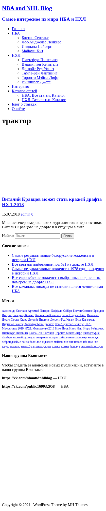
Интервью (20, 86)
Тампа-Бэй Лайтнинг (39, 73)
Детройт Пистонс (38, 319)
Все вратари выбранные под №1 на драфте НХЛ (52, 264)
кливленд (81, 337)
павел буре (28, 346)
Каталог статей (24, 91)
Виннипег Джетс (36, 82)
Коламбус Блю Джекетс (39, 324)
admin (25, 214)
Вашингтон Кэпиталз (40, 64)
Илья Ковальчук (85, 319)
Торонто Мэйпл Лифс (40, 77)
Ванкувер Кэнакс (23, 315)
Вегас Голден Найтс (74, 315)
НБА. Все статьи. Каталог (43, 95)
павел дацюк (43, 346)
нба (85, 342)
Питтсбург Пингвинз (39, 60)
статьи (65, 346)
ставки (56, 346)
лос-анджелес (44, 342)
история (53, 337)
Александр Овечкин (14, 310)
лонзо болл (28, 342)
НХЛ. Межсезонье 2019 (39, 328)
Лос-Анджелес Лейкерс (41, 42)
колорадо (93, 337)
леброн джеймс (11, 342)
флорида (75, 346)
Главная (18, 29)
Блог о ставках (24, 104)
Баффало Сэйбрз (61, 310)
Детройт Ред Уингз (38, 69)
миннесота (75, 342)
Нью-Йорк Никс (65, 328)
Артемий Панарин (39, 310)
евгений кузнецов (24, 337)
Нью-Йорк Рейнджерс (90, 328)
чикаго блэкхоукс (92, 346)
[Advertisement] (53, 446)
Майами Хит (32, 51)
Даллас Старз (19, 319)
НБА (16, 33)
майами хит (61, 342)
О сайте (18, 109)
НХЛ (16, 55)
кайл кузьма (66, 337)
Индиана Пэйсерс (37, 46)
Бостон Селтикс (35, 38)
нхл (90, 342)
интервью (42, 337)
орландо (15, 346)
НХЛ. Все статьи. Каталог (44, 100)
